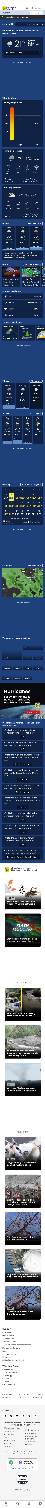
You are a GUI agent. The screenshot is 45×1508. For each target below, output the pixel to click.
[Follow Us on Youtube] (17, 1416)
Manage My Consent (11, 1348)
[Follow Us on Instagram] (11, 1416)
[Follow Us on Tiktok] (23, 1416)
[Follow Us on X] (35, 1416)
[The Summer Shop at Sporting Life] (38, 675)
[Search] (27, 8)
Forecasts (35, 13)
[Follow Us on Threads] (29, 1416)
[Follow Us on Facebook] (5, 1416)
